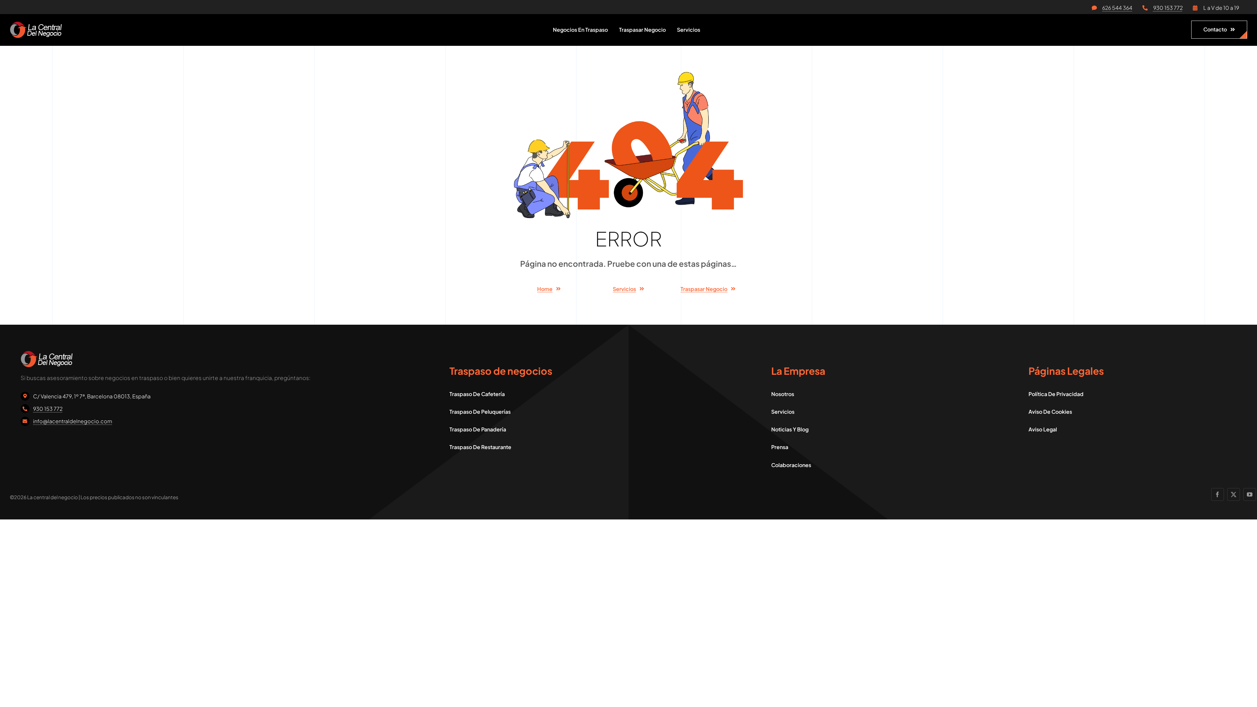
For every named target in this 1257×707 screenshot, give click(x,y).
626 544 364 (1117, 7)
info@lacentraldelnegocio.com (72, 421)
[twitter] (1233, 494)
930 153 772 (1168, 7)
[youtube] (1249, 494)
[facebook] (1217, 494)
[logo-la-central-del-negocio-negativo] (36, 24)
